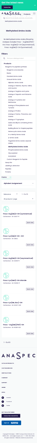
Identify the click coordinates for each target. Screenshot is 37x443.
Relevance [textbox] (7, 194)
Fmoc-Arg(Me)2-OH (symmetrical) (17, 214)
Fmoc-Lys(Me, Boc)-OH (12, 302)
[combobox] (11, 194)
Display (4, 177)
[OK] (4, 18)
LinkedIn (8, 397)
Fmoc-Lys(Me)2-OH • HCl (13, 236)
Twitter (8, 405)
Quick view (30, 222)
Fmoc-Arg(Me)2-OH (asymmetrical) (18, 258)
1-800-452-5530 (29, 436)
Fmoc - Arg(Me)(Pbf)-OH (13, 325)
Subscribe (7, 7)
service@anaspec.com (16, 436)
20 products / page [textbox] (10, 199)
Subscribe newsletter (11, 416)
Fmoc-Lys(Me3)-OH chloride (14, 280)
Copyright (5, 434)
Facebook (9, 401)
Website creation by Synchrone (24, 438)
